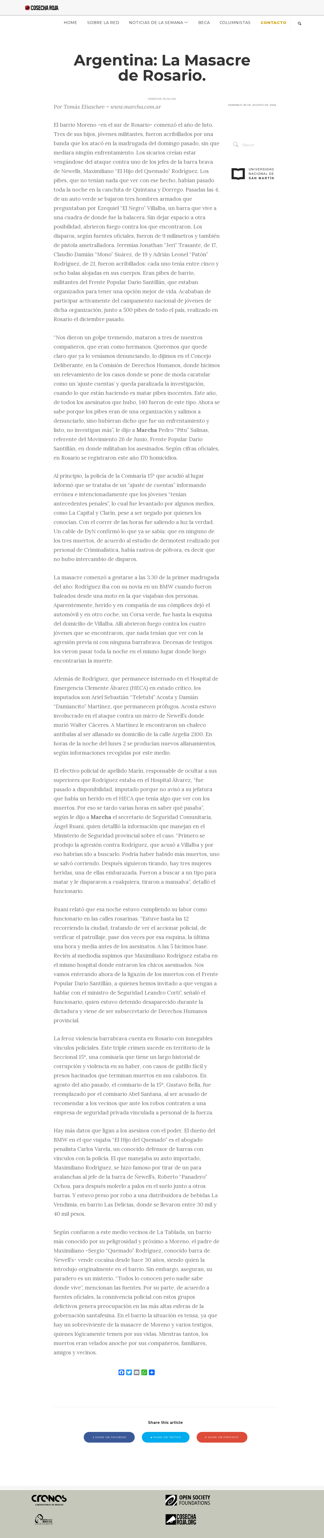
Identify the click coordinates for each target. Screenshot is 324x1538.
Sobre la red (103, 22)
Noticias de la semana (156, 22)
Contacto (274, 22)
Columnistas (235, 22)
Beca (204, 22)
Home (70, 22)
